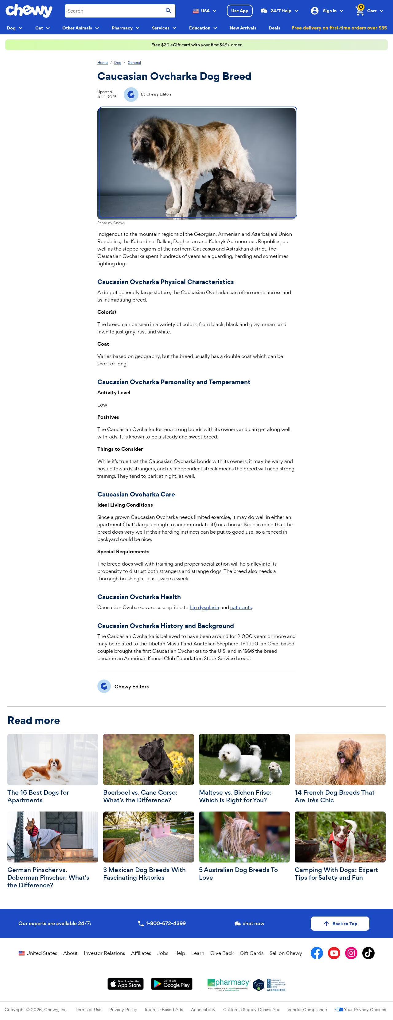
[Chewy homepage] (29, 11)
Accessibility (203, 1009)
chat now (253, 923)
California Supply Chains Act (251, 1009)
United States (41, 953)
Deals (274, 28)
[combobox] (120, 11)
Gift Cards (251, 953)
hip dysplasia (204, 607)
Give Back (222, 953)
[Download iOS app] (125, 984)
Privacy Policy (123, 1009)
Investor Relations (104, 953)
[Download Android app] (171, 984)
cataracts (241, 607)
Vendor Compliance (307, 1009)
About (70, 953)
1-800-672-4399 (166, 923)
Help (179, 953)
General (134, 62)
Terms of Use (88, 1009)
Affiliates (141, 953)
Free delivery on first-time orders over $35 (339, 27)
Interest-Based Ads (164, 1009)
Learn (197, 953)
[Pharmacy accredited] (276, 985)
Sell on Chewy (286, 953)
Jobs (162, 953)
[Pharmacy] (229, 985)
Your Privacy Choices (365, 1009)
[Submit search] (168, 11)
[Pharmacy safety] (258, 985)
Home (102, 62)
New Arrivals (243, 28)
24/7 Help (280, 11)
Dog (117, 62)
